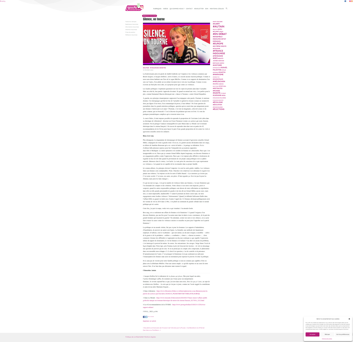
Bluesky (2, 1)
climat (216, 31)
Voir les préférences (342, 334)
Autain (146, 68)
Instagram (350, 1)
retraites (218, 88)
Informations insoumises (132, 27)
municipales (218, 79)
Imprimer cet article (149, 321)
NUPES (216, 84)
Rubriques (157, 9)
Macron (216, 72)
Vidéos (165, 9)
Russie (217, 91)
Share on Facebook (144, 317)
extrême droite (220, 46)
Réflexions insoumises (131, 35)
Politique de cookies (327, 338)
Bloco (215, 29)
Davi (221, 31)
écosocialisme (218, 107)
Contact (189, 9)
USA (224, 95)
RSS (352, 1)
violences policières (220, 97)
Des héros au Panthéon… (151, 330)
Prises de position (130, 32)
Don (206, 9)
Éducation (218, 105)
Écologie (218, 102)
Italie (224, 70)
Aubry (217, 24)
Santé (217, 93)
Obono (221, 84)
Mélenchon (219, 81)
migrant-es (216, 77)
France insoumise (219, 52)
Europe (218, 43)
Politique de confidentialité (134, 337)
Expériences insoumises (131, 24)
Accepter (312, 334)
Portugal (223, 86)
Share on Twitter (146, 317)
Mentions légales (217, 9)
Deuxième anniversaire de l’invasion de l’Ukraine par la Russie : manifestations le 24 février (174, 328)
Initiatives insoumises (131, 29)
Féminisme (218, 56)
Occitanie (216, 86)
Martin (222, 72)
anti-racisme (218, 21)
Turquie (223, 93)
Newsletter (199, 9)
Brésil (220, 29)
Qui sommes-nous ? (177, 9)
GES (216, 58)
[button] (349, 319)
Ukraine (217, 95)
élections (219, 109)
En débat (221, 33)
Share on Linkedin (151, 316)
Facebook (345, 1)
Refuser (327, 334)
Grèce (222, 63)
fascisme (217, 48)
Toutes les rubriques (130, 21)
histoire (218, 65)
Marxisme (218, 74)
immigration (217, 67)
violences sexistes (158, 68)
